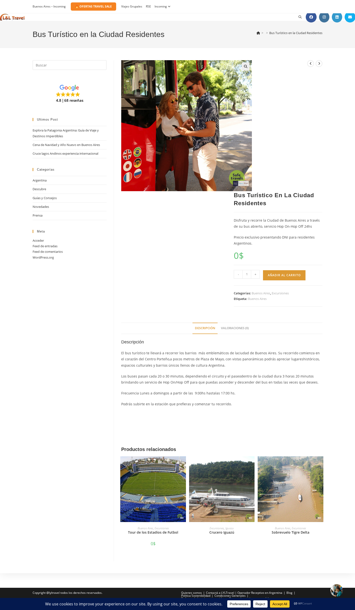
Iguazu (229, 528)
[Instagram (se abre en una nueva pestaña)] (324, 17)
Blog (289, 593)
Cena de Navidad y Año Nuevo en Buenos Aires (66, 145)
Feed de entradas (45, 246)
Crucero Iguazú (221, 532)
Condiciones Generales (230, 596)
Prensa (38, 215)
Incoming (161, 6)
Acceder (38, 240)
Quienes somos (191, 593)
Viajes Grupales (131, 6)
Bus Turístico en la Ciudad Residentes (295, 33)
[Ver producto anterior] (310, 63)
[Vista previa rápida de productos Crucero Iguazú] (252, 465)
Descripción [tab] (205, 328)
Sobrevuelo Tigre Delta (290, 532)
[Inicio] (258, 33)
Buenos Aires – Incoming (49, 6)
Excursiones (280, 293)
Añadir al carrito (284, 275)
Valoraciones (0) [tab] (235, 328)
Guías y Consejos (45, 198)
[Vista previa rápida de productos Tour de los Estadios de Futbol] (183, 465)
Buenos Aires (261, 293)
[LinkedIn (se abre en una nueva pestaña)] (337, 17)
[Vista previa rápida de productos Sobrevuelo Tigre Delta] (321, 465)
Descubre (39, 189)
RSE (148, 6)
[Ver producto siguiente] (319, 63)
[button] (245, 66)
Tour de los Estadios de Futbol (153, 532)
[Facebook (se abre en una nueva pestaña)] (311, 17)
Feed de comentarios (48, 251)
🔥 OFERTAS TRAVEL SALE (93, 6)
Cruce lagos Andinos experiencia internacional (65, 153)
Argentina (40, 180)
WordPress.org (43, 257)
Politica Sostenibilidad (195, 596)
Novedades (41, 206)
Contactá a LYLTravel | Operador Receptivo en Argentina (244, 593)
